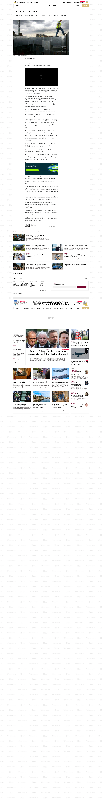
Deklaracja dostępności (24, 287)
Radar (66, 308)
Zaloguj (85, 5)
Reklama (31, 283)
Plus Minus (56, 308)
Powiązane (15, 231)
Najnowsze (32, 231)
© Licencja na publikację (29, 224)
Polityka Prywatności (24, 283)
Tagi (39, 231)
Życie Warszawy (43, 290)
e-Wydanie (78, 5)
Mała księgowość (43, 286)
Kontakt (14, 284)
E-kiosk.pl (41, 283)
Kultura (61, 308)
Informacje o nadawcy (24, 286)
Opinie (72, 368)
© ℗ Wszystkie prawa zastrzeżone (31, 225)
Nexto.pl (41, 285)
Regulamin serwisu (23, 285)
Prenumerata (32, 285)
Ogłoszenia (32, 284)
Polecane (24, 231)
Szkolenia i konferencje (17, 293)
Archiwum (32, 286)
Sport (71, 308)
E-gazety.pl (42, 284)
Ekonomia (54, 5)
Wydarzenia (26, 308)
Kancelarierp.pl (42, 287)
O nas (14, 283)
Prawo (38, 308)
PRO (43, 308)
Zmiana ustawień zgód (24, 284)
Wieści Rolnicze (43, 289)
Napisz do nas (16, 285)
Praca (21, 8)
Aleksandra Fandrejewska (30, 58)
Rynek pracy (24, 8)
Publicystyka (48, 308)
